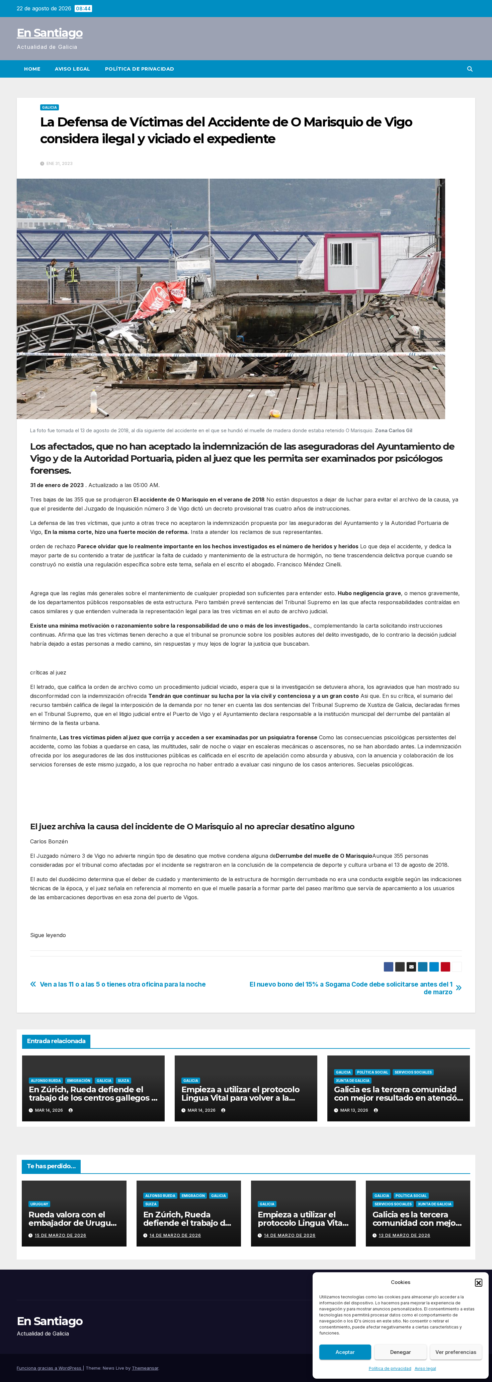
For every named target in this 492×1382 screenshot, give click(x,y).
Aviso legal (425, 1368)
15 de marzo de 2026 (60, 1235)
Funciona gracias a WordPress (50, 1368)
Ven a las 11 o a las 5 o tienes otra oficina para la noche (123, 984)
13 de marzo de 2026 (404, 1235)
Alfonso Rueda (46, 1081)
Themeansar (145, 1368)
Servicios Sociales (413, 1072)
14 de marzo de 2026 (175, 1235)
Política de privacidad (390, 1368)
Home (32, 69)
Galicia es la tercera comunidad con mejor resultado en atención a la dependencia (398, 1098)
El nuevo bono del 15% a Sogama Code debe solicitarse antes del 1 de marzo (351, 988)
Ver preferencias (455, 1352)
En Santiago (49, 33)
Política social (372, 1072)
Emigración (78, 1081)
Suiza (123, 1081)
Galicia (49, 107)
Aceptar (345, 1352)
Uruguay (39, 1204)
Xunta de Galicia (353, 1081)
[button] (478, 1282)
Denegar (400, 1352)
